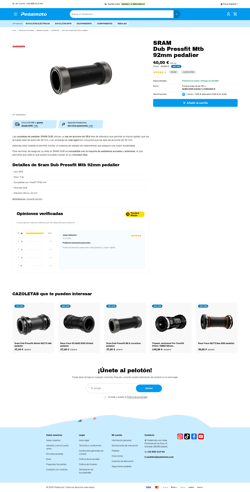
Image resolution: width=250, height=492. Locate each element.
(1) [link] (165, 72)
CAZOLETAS (188, 72)
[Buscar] (177, 14)
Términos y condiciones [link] (90, 445)
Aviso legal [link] (84, 440)
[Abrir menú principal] (15, 14)
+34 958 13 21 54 (156, 451)
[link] (228, 14)
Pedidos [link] (115, 450)
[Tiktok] (187, 436)
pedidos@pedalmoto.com (160, 457)
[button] (229, 4)
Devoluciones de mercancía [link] (125, 445)
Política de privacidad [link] (89, 459)
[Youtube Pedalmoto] (201, 436)
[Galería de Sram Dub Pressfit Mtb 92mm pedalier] (81, 77)
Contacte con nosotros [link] (56, 469)
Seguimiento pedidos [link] (122, 466)
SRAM (173, 72)
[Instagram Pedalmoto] (180, 436)
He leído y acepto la (127, 397)
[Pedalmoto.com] (34, 14)
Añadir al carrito (197, 103)
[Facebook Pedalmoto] (194, 436)
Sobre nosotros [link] (53, 440)
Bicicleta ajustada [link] (54, 453)
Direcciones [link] (117, 456)
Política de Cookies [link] (88, 464)
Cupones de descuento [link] (122, 461)
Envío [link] (48, 459)
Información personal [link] (121, 440)
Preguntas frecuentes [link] (56, 464)
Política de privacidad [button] (137, 397)
